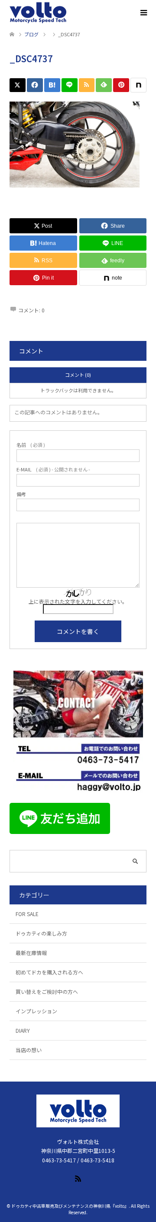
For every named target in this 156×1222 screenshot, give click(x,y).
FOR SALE (27, 913)
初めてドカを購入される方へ (49, 972)
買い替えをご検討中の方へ (47, 991)
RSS (78, 1178)
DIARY (23, 1030)
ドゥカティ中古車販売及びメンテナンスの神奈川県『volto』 (70, 1206)
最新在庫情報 (31, 952)
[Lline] (70, 85)
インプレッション (36, 1011)
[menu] (143, 13)
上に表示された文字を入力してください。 (78, 601)
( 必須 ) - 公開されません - (53, 469)
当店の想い (29, 1049)
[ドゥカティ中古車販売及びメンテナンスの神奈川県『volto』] (38, 13)
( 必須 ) (30, 444)
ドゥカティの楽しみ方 (41, 933)
